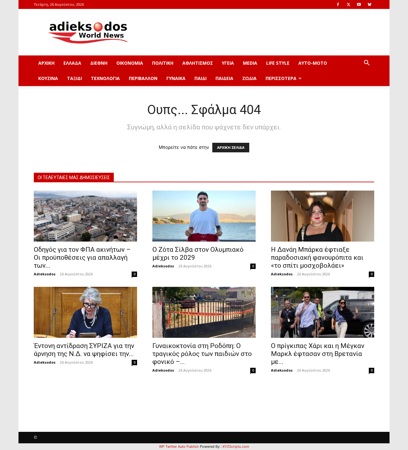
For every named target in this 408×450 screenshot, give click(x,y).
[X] (348, 4)
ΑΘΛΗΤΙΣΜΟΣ (197, 63)
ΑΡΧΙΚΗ (46, 63)
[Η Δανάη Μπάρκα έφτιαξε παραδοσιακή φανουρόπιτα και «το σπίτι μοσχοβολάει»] (322, 216)
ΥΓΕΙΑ (228, 63)
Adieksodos (44, 274)
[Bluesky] (369, 4)
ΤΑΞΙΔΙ (74, 78)
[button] (366, 64)
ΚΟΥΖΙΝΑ (48, 78)
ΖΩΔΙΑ (249, 78)
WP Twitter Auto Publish (179, 446)
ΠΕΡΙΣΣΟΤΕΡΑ (281, 78)
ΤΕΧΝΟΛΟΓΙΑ (105, 78)
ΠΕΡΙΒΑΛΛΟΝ (143, 78)
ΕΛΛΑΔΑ (72, 63)
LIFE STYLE (277, 63)
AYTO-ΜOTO (312, 63)
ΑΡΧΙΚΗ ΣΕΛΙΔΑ (230, 147)
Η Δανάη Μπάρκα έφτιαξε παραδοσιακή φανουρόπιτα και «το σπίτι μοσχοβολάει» (317, 257)
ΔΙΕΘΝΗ (98, 63)
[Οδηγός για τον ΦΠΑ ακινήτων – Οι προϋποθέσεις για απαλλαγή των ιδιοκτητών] (85, 216)
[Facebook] (338, 4)
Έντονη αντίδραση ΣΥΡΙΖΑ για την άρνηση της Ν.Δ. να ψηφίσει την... (84, 350)
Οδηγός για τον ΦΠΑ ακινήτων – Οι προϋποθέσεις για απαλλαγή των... (82, 257)
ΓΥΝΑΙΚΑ (176, 78)
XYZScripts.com (235, 446)
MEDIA (250, 63)
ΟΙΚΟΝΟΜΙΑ (129, 63)
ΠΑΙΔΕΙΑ (224, 78)
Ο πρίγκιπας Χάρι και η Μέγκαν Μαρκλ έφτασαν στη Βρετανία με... (317, 354)
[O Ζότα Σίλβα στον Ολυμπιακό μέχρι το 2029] (204, 216)
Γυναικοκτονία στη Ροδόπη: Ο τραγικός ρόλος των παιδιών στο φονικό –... (202, 354)
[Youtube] (359, 4)
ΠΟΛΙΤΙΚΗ (162, 63)
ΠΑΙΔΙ (200, 78)
